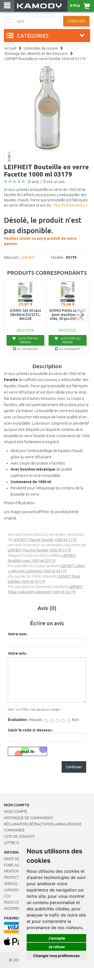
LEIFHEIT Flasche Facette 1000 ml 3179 (45, 540)
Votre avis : (18, 653)
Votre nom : (18, 634)
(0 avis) (33, 182)
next (81, 314)
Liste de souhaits (19, 836)
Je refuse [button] (56, 946)
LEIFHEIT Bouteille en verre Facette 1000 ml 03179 (44, 59)
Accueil (10, 48)
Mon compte (15, 811)
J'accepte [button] (56, 938)
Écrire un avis (54, 182)
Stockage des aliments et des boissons (36, 53)
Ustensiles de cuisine (41, 48)
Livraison (12, 890)
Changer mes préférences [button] (56, 955)
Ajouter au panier (28, 340)
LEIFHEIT (27, 257)
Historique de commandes (28, 818)
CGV (7, 896)
